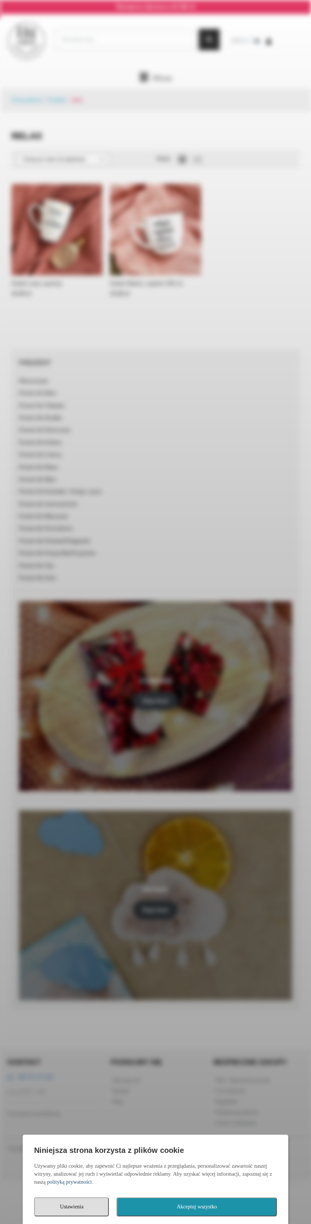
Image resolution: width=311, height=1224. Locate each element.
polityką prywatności (69, 1182)
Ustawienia (71, 1207)
